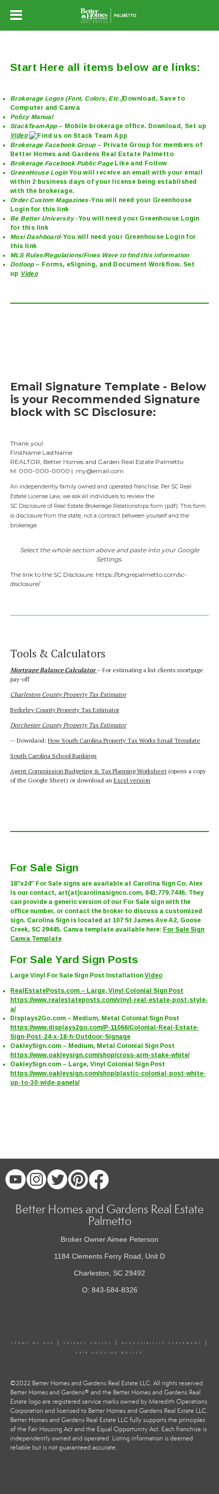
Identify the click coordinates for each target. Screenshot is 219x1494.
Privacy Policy (88, 1342)
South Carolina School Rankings (53, 756)
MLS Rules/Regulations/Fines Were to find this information (99, 255)
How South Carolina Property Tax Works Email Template (124, 740)
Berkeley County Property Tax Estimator (64, 710)
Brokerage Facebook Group (53, 145)
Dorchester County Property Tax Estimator (68, 725)
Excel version (132, 780)
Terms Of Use (32, 1342)
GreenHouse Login (39, 172)
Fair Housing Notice (110, 1352)
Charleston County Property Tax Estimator (68, 694)
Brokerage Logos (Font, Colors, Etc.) (66, 98)
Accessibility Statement (162, 1342)
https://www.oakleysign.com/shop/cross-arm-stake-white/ (99, 1055)
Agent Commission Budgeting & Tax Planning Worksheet (88, 771)
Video (19, 135)
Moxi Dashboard (35, 236)
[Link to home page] (109, 15)
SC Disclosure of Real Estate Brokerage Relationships (79, 506)
